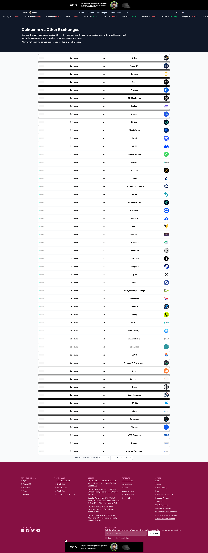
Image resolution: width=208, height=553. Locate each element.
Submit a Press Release (165, 519)
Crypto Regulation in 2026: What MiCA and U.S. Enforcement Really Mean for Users (102, 518)
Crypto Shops (127, 498)
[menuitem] (81, 12)
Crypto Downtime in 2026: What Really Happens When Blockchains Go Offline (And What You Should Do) (104, 500)
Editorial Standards (163, 508)
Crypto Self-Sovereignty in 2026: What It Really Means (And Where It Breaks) (103, 492)
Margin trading (128, 491)
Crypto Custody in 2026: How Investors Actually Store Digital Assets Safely (101, 509)
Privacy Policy (161, 487)
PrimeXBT (27, 484)
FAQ (157, 480)
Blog (157, 491)
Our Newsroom (161, 505)
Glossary (159, 484)
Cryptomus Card (63, 480)
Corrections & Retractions (166, 512)
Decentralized (127, 480)
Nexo (25, 491)
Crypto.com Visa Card (66, 494)
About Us (159, 501)
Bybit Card (61, 484)
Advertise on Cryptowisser (166, 515)
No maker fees (128, 494)
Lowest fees (127, 484)
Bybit (25, 480)
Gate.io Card (62, 487)
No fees (125, 487)
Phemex (26, 494)
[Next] (131, 458)
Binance (26, 487)
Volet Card (61, 491)
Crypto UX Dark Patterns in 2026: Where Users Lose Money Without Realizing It (102, 483)
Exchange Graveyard (164, 494)
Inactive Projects (162, 498)
